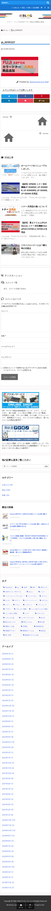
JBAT (25, 587)
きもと (31, 592)
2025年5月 (7, 664)
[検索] (48, 3)
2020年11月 (8, 825)
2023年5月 (8, 680)
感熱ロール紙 (9, 626)
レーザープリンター (27, 618)
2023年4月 (8, 685)
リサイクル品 (9, 618)
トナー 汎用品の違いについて (34, 206)
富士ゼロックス (10, 622)
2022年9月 (7, 721)
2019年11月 (8, 887)
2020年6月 (8, 851)
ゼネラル (45, 600)
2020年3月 (8, 867)
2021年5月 (7, 799)
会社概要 (36, 8)
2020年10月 (8, 830)
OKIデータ (43, 587)
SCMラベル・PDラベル (13, 592)
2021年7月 (7, 789)
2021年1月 (7, 815)
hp (18, 587)
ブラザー (8, 609)
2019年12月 (8, 882)
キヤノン (17, 600)
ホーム (5, 30)
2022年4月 (7, 747)
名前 (3, 336)
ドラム (17, 605)
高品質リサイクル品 (31, 635)
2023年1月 (7, 700)
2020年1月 (7, 877)
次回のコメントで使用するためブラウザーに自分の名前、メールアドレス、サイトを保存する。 (25, 369)
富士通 (42, 622)
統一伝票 (8, 635)
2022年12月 (8, 706)
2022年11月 (8, 711)
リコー (27, 613)
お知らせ (16, 8)
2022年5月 (8, 742)
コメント (4, 311)
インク (42, 592)
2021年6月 (7, 794)
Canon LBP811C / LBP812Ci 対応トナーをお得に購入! (28, 514)
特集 (28, 8)
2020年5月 (8, 856)
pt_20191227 (18, 30)
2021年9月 (7, 778)
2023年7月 (7, 669)
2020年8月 (8, 841)
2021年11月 (8, 768)
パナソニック (42, 605)
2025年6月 (7, 659)
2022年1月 (7, 758)
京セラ (43, 618)
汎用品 (25, 626)
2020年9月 (8, 836)
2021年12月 (8, 763)
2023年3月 (7, 690)
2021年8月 (7, 784)
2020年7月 (7, 846)
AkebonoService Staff (39, 82)
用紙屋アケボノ (10, 631)
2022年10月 (8, 716)
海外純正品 (39, 626)
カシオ (7, 600)
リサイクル (40, 613)
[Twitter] (41, 7)
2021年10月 (8, 773)
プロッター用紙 (21, 609)
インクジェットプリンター (14, 596)
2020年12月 (8, 820)
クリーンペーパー (31, 600)
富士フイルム (27, 622)
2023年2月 (7, 695)
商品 (23, 8)
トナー (7, 605)
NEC (33, 587)
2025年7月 (7, 654)
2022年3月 (7, 752)
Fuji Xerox (8, 587)
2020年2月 (7, 872)
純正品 (43, 631)
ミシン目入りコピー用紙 (39, 609)
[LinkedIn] (9, 101)
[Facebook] (45, 7)
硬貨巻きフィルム (28, 631)
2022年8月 (7, 726)
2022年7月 (7, 732)
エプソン (44, 596)
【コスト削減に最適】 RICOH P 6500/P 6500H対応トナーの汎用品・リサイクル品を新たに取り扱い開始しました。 (29, 538)
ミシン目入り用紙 (11, 613)
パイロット (28, 605)
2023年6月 (8, 674)
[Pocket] (25, 101)
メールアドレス (8, 346)
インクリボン (32, 596)
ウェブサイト (6, 357)
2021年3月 (7, 810)
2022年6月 (7, 737)
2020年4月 (8, 862)
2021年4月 (7, 804)
